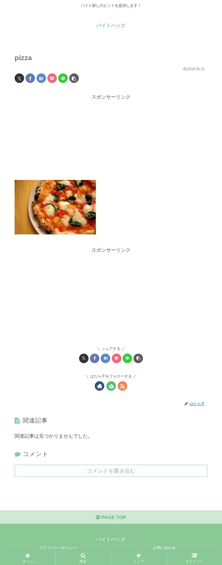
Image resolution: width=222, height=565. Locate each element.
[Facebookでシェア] (30, 78)
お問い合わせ (164, 547)
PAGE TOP (113, 517)
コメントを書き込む (111, 471)
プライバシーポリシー (58, 547)
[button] (74, 78)
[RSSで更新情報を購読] (122, 386)
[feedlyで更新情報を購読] (111, 386)
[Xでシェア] (19, 78)
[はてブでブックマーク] (41, 78)
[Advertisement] (111, 139)
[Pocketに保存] (52, 78)
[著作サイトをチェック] (99, 386)
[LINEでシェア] (63, 78)
